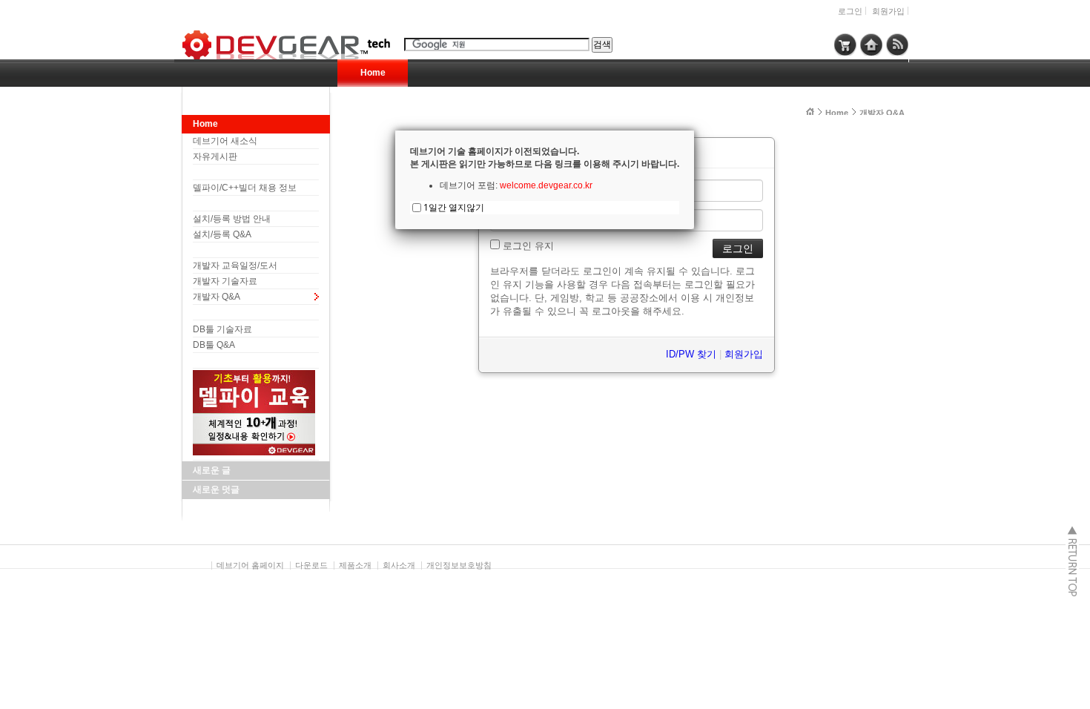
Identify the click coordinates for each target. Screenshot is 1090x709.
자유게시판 (215, 156)
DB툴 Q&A (214, 345)
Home (373, 72)
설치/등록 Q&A (222, 234)
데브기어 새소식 (225, 141)
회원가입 (888, 11)
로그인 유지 (527, 245)
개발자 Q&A (216, 296)
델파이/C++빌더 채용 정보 (245, 187)
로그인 (850, 11)
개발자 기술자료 (225, 281)
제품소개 (355, 565)
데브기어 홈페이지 (250, 565)
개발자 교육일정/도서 (235, 265)
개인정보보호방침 (459, 565)
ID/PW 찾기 (691, 354)
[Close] (694, 130)
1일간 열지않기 (453, 207)
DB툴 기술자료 (222, 329)
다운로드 (311, 565)
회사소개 (399, 565)
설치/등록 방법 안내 (232, 219)
